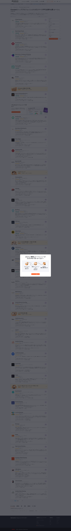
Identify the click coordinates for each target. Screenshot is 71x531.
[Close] (50, 255)
